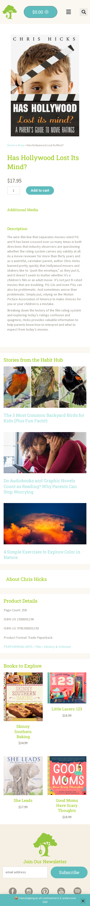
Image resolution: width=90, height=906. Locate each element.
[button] (68, 11)
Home (11, 145)
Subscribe (69, 872)
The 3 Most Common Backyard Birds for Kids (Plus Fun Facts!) (44, 418)
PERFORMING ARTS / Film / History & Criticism (37, 646)
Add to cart (40, 190)
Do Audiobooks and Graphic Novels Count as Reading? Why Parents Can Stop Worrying (40, 486)
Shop (21, 145)
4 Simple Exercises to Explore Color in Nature (42, 554)
